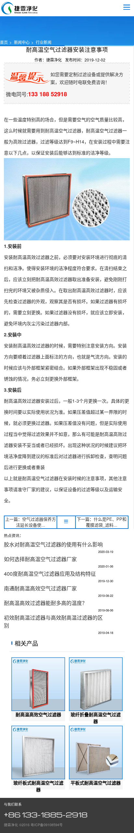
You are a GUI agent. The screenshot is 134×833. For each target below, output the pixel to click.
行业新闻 (43, 42)
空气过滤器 (19, 8)
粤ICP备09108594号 (47, 824)
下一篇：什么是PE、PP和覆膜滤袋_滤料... (102, 522)
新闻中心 (22, 42)
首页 (4, 42)
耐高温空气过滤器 (63, 130)
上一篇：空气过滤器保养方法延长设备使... (30, 522)
